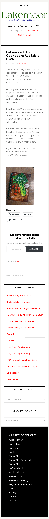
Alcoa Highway (16, 440)
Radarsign (11, 334)
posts (18, 262)
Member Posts (15, 476)
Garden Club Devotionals (20, 460)
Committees (14, 444)
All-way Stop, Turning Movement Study (25, 308)
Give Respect (13, 373)
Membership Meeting (18, 480)
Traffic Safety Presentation (19, 295)
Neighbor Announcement (20, 484)
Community (14, 448)
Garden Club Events (18, 464)
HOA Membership (17, 468)
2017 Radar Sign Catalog (18, 347)
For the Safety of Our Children (20, 321)
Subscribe (34, 249)
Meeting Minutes (16, 472)
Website (12, 500)
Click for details (25, 35)
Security (12, 492)
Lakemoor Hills (24, 17)
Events (12, 452)
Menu (26, 5)
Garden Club (14, 456)
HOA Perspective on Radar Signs (22, 360)
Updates (13, 496)
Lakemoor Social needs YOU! (24, 26)
